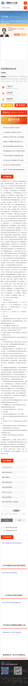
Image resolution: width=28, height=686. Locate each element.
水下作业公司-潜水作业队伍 (14, 595)
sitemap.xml (8, 682)
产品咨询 (8, 105)
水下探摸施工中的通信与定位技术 (12, 132)
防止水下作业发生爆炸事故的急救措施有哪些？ (14, 169)
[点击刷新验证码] (16, 510)
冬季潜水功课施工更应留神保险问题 (13, 155)
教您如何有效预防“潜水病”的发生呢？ (13, 146)
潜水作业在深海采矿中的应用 (11, 127)
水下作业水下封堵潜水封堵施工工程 (14, 625)
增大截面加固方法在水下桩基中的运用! (14, 151)
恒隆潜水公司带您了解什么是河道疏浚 (13, 137)
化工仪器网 (20, 682)
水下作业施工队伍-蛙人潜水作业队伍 (14, 565)
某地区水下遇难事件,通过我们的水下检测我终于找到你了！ (14, 141)
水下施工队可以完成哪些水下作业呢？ (13, 160)
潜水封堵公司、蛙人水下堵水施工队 (14, 655)
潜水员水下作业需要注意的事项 (12, 165)
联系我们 (22, 105)
